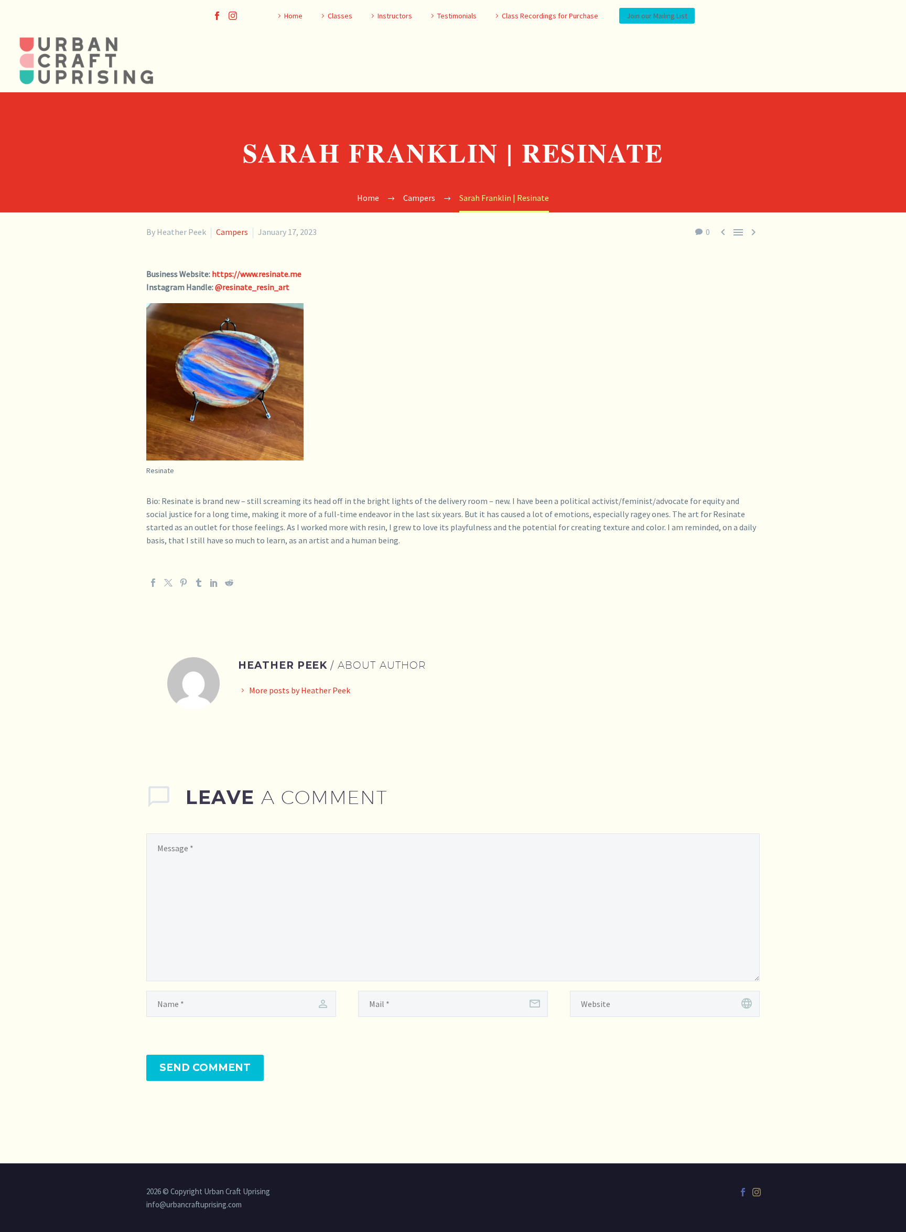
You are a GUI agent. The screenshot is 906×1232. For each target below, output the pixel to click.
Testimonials (457, 15)
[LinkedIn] (214, 582)
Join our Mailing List (657, 15)
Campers (232, 232)
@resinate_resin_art (252, 287)
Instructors (395, 15)
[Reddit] (229, 582)
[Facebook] (217, 16)
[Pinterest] (183, 582)
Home (293, 15)
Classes (340, 15)
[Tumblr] (199, 582)
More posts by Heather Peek (299, 690)
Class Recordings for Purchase (550, 15)
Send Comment (205, 1068)
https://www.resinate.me (256, 274)
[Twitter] (168, 582)
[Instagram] (233, 16)
